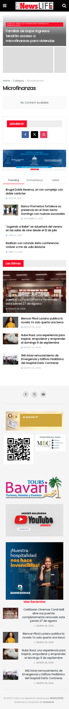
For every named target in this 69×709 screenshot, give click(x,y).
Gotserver (48, 702)
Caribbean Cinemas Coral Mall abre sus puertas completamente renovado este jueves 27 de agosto (34, 299)
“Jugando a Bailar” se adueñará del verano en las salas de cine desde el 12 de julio (34, 228)
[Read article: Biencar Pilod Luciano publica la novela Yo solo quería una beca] (10, 322)
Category (18, 80)
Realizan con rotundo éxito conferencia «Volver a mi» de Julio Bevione (32, 245)
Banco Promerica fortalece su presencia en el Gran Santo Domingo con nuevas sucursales (43, 210)
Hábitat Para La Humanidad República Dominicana (28, 24)
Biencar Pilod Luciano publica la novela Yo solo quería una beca (42, 320)
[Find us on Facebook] (25, 134)
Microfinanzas (35, 80)
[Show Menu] (5, 6)
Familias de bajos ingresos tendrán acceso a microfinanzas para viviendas (30, 36)
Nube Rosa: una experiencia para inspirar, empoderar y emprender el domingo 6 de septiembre (43, 339)
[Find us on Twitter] (34, 134)
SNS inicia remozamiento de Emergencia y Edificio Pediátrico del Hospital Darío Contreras (42, 359)
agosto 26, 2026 (16, 308)
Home (6, 80)
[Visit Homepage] (34, 6)
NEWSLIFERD (56, 698)
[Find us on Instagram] (43, 134)
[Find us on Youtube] (43, 394)
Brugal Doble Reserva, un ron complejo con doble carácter (34, 191)
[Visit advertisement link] (34, 160)
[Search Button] (64, 6)
